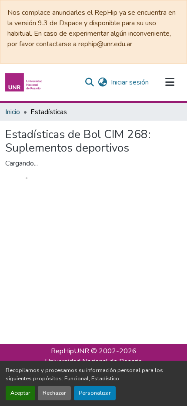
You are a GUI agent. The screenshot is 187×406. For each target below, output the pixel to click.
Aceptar (20, 393)
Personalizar (95, 393)
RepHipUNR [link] (70, 351)
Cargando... (21, 163)
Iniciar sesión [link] (130, 82)
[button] (24, 82)
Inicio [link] (12, 112)
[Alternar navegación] (169, 82)
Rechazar (54, 393)
